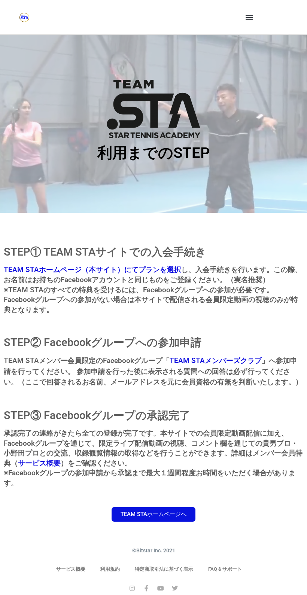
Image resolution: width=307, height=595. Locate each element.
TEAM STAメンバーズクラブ (216, 360)
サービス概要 (39, 463)
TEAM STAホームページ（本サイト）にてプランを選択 (92, 269)
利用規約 (110, 569)
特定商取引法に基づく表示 (164, 569)
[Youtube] (161, 588)
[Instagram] (132, 588)
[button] (249, 17)
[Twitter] (175, 588)
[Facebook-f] (146, 588)
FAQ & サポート (225, 569)
